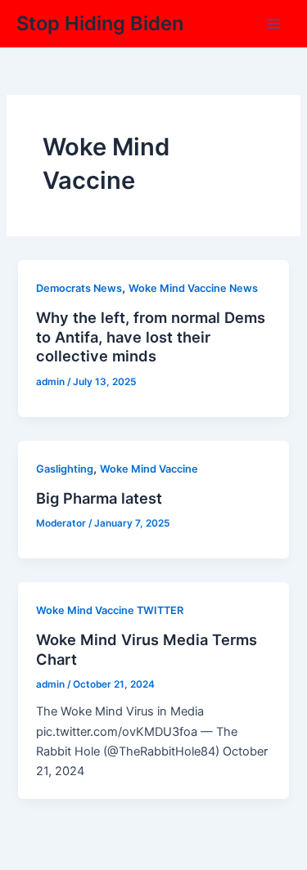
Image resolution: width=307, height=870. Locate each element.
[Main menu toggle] (273, 24)
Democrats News (79, 288)
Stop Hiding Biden (99, 23)
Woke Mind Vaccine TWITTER (109, 610)
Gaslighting (64, 469)
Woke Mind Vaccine (149, 469)
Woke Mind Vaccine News (193, 288)
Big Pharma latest (99, 498)
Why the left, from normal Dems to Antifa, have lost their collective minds (150, 336)
